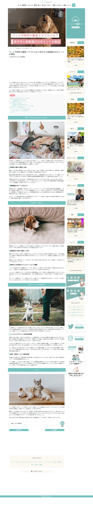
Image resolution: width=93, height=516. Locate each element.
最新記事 (24, 5)
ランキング (30, 5)
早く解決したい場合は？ (16, 103)
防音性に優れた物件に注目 (18, 99)
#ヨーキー (41, 462)
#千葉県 (36, 465)
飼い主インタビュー (47, 5)
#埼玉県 (81, 315)
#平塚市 (78, 309)
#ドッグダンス (48, 462)
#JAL (77, 315)
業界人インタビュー (58, 5)
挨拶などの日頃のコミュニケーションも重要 (22, 106)
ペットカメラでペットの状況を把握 (20, 109)
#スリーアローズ (16, 462)
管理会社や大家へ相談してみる (19, 104)
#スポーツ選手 (72, 307)
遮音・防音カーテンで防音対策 (19, 110)
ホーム (19, 5)
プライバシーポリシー (48, 495)
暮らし (39, 5)
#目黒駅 (59, 462)
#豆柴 (54, 462)
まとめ (12, 112)
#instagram (24, 462)
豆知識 (35, 5)
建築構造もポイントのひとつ (18, 101)
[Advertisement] (37, 70)
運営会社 (42, 495)
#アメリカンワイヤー (33, 462)
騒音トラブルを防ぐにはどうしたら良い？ (20, 98)
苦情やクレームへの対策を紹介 (17, 107)
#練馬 (40, 465)
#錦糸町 (73, 315)
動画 (65, 5)
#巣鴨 (74, 309)
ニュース (69, 5)
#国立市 (74, 312)
